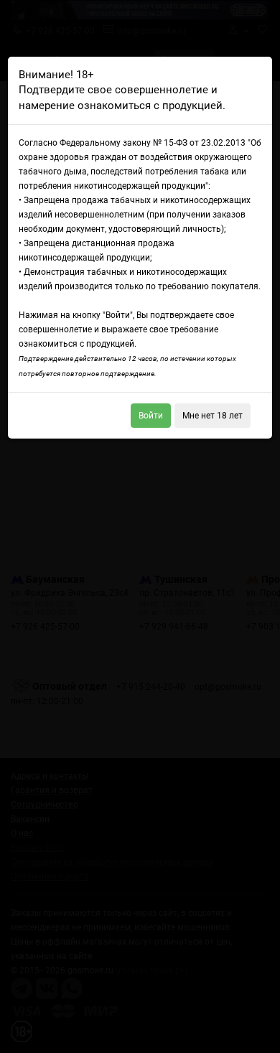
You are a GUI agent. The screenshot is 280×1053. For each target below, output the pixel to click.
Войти (151, 416)
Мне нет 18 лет (212, 416)
